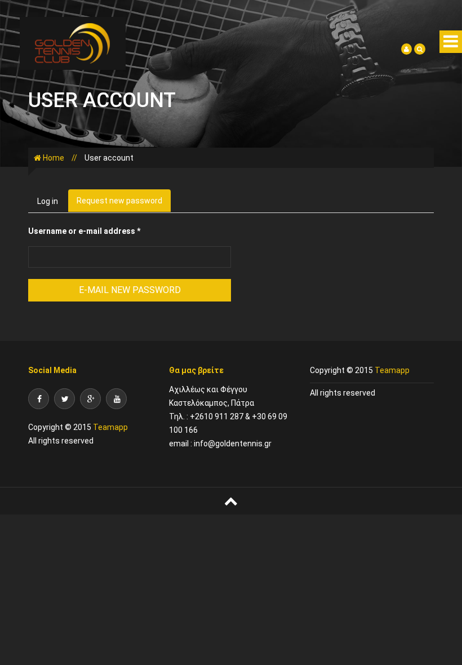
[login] (406, 48)
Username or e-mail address (84, 231)
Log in (47, 201)
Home (53, 157)
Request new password (124, 204)
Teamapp (109, 427)
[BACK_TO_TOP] (231, 501)
